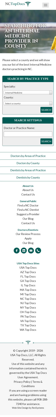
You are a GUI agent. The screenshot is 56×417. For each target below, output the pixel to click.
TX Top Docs (28, 325)
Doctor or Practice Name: (19, 128)
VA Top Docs (28, 321)
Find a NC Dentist (28, 209)
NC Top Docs (28, 298)
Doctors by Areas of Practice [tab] (28, 156)
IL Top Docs (28, 285)
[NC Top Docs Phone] (38, 250)
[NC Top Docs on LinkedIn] (24, 250)
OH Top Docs (28, 312)
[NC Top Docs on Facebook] (17, 250)
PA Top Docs (28, 316)
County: (9, 97)
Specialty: (10, 86)
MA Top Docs (28, 289)
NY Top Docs (28, 307)
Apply (28, 238)
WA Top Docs (28, 329)
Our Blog (28, 218)
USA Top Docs (28, 267)
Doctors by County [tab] (28, 163)
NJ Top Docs (28, 303)
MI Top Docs (28, 294)
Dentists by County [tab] (28, 177)
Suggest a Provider (28, 214)
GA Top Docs (28, 280)
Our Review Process (28, 234)
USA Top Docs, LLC (21, 355)
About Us (28, 190)
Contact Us (28, 194)
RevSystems (38, 408)
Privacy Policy (22, 381)
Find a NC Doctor (28, 205)
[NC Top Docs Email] (31, 250)
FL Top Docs (28, 276)
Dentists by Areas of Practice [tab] (28, 170)
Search (46, 109)
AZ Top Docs (28, 272)
